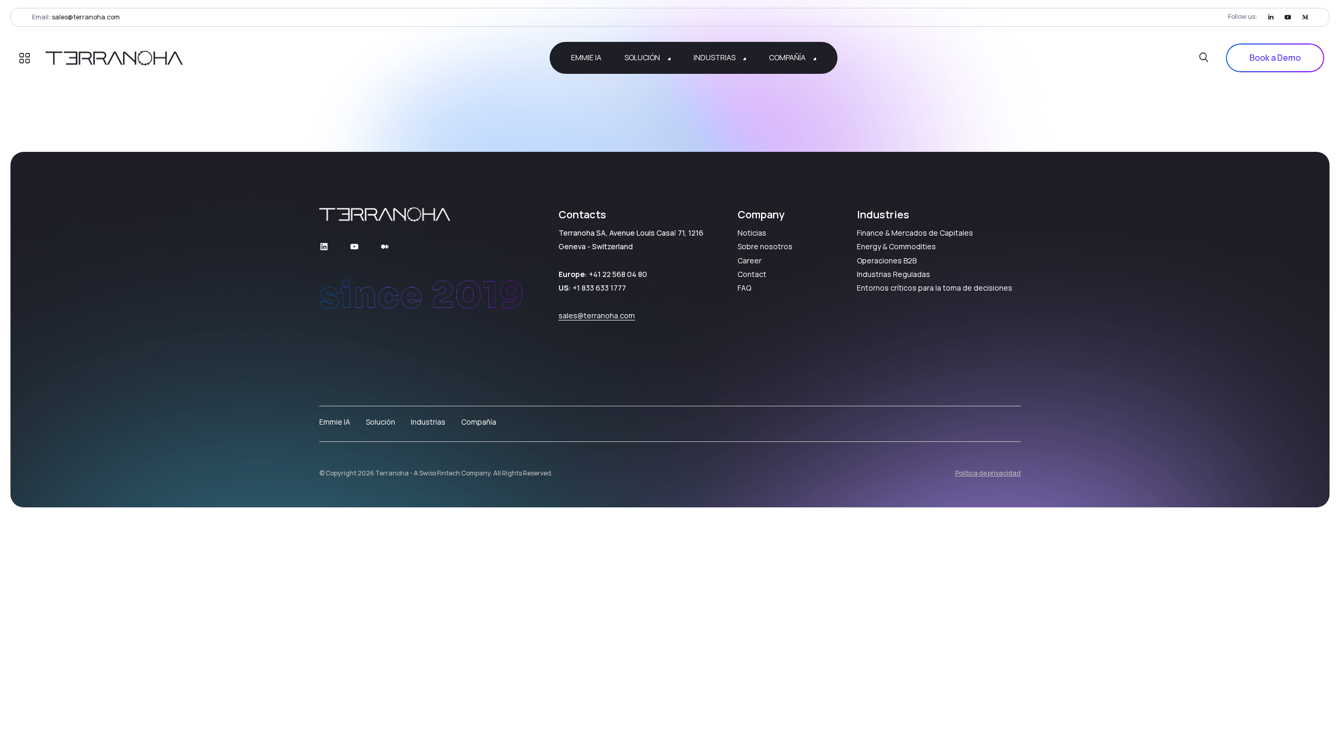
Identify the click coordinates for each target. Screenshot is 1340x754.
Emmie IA (334, 422)
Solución (380, 422)
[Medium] (1305, 17)
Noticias (752, 233)
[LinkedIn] (1271, 17)
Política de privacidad (988, 473)
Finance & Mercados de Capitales (915, 233)
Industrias (428, 422)
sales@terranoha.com (86, 17)
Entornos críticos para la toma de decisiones (934, 288)
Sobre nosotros (765, 246)
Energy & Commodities (896, 246)
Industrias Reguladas (893, 274)
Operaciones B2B (887, 260)
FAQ (744, 288)
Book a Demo (1275, 57)
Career (750, 260)
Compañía (478, 422)
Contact (752, 274)
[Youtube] (1288, 17)
